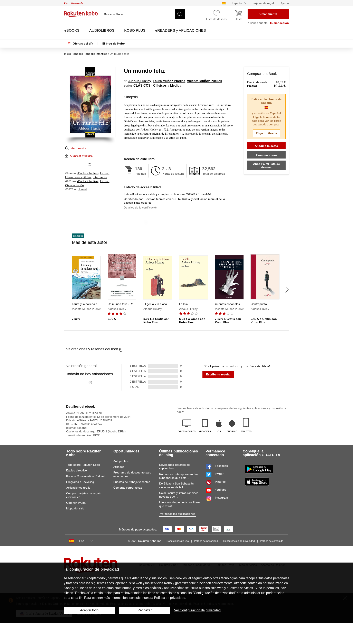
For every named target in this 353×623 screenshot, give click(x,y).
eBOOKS (72, 30)
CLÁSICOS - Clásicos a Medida (157, 85)
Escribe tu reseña (218, 374)
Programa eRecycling (80, 481)
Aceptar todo (89, 610)
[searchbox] (143, 14)
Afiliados (118, 466)
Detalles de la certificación (141, 207)
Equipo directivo (76, 470)
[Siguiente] (287, 290)
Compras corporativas (127, 487)
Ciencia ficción (74, 185)
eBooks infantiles (87, 173)
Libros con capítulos (78, 177)
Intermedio (100, 177)
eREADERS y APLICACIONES (181, 30)
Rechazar (144, 610)
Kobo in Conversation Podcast (85, 476)
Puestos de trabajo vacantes (131, 481)
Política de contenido (271, 541)
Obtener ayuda (76, 502)
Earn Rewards (73, 3)
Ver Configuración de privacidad (197, 610)
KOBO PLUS (135, 30)
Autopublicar (121, 461)
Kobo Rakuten (81, 14)
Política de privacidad (206, 541)
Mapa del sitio (75, 508)
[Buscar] (180, 14)
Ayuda (285, 3)
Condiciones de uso (177, 541)
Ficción (104, 173)
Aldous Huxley (139, 81)
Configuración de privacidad (239, 541)
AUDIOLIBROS (102, 30)
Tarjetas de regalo (263, 3)
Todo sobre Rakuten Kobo (83, 464)
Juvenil (82, 189)
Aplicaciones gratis (78, 487)
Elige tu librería (266, 133)
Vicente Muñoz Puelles (204, 81)
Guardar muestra (81, 155)
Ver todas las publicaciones (177, 513)
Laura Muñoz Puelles (169, 81)
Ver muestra (78, 148)
